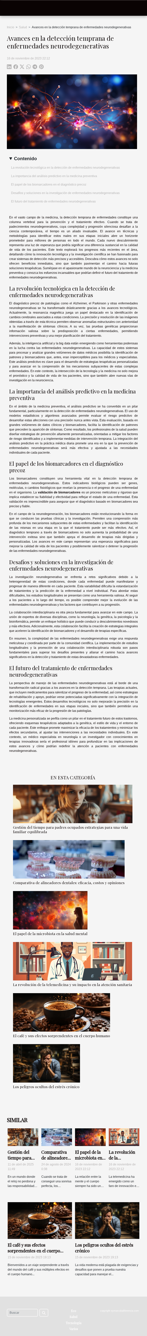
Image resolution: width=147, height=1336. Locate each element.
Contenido (25, 158)
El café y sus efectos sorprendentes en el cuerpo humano (61, 1035)
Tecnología (73, 1323)
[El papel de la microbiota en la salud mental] (50, 910)
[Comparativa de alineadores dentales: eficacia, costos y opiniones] (69, 859)
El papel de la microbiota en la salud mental (50, 933)
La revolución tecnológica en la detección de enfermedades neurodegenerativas (65, 167)
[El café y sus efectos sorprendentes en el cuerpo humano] (61, 1012)
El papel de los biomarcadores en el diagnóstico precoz (48, 184)
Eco (73, 1311)
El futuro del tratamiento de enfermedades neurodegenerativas (53, 201)
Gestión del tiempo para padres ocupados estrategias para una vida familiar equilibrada (70, 829)
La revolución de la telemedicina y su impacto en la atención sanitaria (72, 984)
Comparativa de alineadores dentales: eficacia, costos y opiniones (69, 882)
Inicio (10, 27)
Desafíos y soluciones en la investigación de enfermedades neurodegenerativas (65, 193)
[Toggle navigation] (9, 8)
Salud (23, 27)
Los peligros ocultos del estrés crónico (46, 1086)
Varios (73, 1329)
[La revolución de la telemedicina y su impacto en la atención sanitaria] (72, 961)
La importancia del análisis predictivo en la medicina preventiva (54, 176)
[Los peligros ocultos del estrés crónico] (46, 1063)
